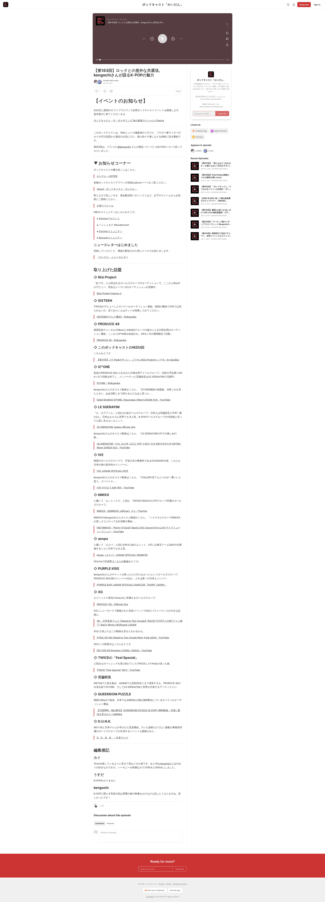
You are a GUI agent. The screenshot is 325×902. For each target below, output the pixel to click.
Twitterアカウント (109, 218)
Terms (168, 884)
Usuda (115, 80)
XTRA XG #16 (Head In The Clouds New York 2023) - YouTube (133, 637)
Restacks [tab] (110, 823)
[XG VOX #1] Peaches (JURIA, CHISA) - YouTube (124, 650)
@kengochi (124, 146)
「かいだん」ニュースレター (112, 257)
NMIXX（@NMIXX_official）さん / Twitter (122, 511)
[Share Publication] (293, 4)
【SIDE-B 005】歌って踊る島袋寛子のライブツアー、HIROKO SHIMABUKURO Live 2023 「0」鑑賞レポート (216, 199)
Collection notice (180, 884)
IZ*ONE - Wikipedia (108, 383)
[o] (195, 166)
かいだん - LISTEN (107, 176)
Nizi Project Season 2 (109, 293)
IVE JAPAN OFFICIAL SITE (112, 470)
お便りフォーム (105, 205)
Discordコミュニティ (110, 237)
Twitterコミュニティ (110, 231)
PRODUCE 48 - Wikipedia (111, 340)
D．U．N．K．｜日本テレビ (112, 737)
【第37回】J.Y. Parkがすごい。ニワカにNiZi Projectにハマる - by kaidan (138, 359)
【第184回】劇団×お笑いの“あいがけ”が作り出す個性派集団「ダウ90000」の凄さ (216, 211)
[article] (211, 166)
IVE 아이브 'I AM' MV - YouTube (115, 487)
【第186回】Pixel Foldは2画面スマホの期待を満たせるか (215, 176)
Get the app (175, 890)
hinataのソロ (168, 763)
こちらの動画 (121, 561)
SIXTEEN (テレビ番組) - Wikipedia (116, 316)
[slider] (162, 59)
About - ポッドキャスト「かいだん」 (117, 189)
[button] (144, 38)
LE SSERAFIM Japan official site (116, 427)
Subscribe (304, 4)
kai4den (106, 80)
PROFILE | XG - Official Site (112, 604)
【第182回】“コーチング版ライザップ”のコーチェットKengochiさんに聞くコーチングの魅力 (216, 223)
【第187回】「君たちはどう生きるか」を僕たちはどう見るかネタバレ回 (216, 164)
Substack (150, 896)
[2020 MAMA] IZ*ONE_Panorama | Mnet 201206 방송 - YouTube (133, 399)
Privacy (162, 884)
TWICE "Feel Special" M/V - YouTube (118, 670)
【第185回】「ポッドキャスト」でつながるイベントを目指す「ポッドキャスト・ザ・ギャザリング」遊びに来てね (216, 187)
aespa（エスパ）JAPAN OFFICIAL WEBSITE (122, 555)
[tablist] (105, 823)
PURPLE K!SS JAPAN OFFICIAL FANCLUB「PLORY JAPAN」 (132, 584)
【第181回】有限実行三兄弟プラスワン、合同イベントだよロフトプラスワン (216, 234)
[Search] (288, 4)
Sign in (317, 4)
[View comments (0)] (227, 33)
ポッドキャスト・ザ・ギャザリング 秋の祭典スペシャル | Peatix (129, 120)
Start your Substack (156, 890)
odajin (224, 204)
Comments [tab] (99, 823)
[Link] (90, 101)
